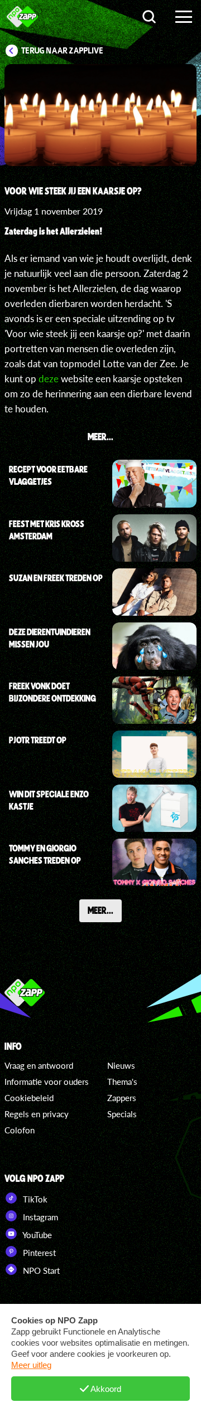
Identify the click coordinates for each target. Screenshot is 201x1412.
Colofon (19, 1130)
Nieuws (121, 1065)
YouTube (36, 1235)
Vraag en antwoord (38, 1065)
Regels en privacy (36, 1114)
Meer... (100, 910)
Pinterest (38, 1253)
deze (49, 378)
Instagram (39, 1217)
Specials (122, 1114)
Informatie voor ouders (46, 1082)
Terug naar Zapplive (62, 51)
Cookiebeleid (29, 1098)
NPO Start (40, 1270)
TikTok (34, 1199)
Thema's (122, 1082)
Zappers (121, 1098)
